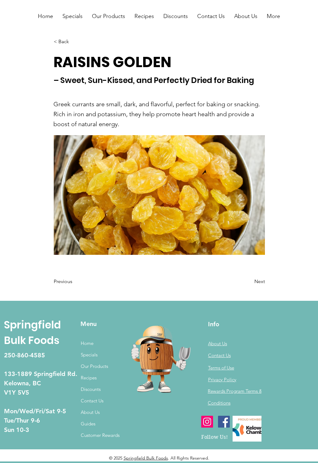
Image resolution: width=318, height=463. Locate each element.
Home (87, 343)
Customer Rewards (100, 435)
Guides (88, 424)
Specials (89, 355)
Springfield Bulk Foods (146, 458)
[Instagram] (207, 422)
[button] (72, 16)
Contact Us (92, 401)
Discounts (91, 389)
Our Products (94, 366)
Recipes (89, 378)
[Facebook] (224, 422)
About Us (90, 412)
